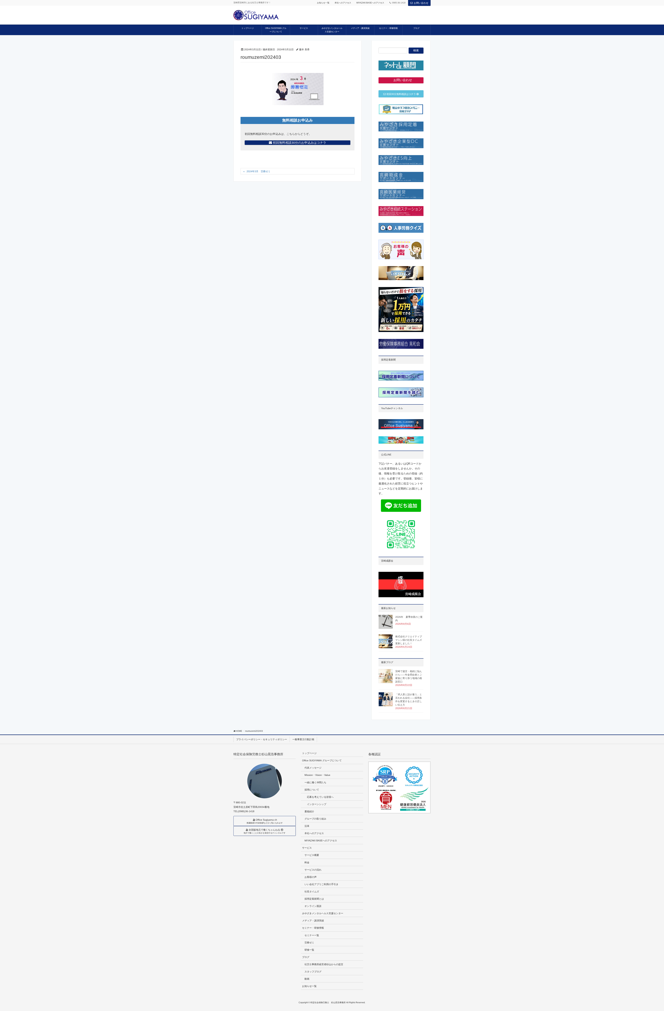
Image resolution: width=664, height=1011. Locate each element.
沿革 (307, 826)
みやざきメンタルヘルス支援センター (322, 913)
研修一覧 (309, 949)
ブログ (305, 957)
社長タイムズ (312, 891)
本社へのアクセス (343, 3)
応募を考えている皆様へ (320, 797)
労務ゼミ (309, 942)
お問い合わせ (421, 3)
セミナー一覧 (312, 935)
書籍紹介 (309, 811)
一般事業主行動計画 (303, 739)
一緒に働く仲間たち (315, 782)
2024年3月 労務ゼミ (258, 171)
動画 (307, 978)
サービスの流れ (313, 869)
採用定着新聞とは (314, 898)
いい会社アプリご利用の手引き (321, 884)
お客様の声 (311, 877)
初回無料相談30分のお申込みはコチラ (299, 142)
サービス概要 (312, 855)
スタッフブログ (313, 971)
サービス (307, 847)
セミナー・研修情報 (313, 927)
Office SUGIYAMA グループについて (322, 760)
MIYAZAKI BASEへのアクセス (370, 3)
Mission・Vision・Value (317, 775)
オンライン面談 (313, 906)
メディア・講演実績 (313, 920)
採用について (312, 789)
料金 (307, 862)
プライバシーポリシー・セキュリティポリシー (261, 739)
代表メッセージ (313, 767)
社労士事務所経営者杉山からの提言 (324, 964)
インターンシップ (316, 804)
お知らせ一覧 (323, 3)
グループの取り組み (315, 818)
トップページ (309, 753)
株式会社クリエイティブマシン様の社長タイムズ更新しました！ (408, 640)
